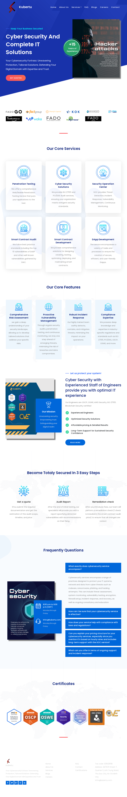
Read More (75, 442)
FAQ (86, 7)
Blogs (94, 7)
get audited (16, 78)
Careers (104, 7)
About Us (64, 7)
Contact (115, 7)
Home (53, 7)
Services (76, 7)
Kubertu (25, 7)
